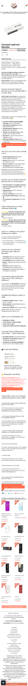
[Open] (3, 682)
